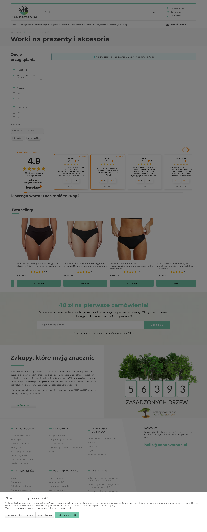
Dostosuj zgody (45, 515)
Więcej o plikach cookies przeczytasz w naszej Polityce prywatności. (38, 508)
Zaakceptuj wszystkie (67, 515)
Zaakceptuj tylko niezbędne (20, 515)
